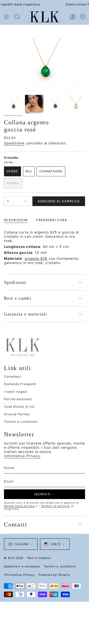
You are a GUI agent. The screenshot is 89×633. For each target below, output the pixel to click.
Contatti (15, 524)
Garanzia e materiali (25, 314)
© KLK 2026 (13, 558)
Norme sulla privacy (19, 506)
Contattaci (12, 376)
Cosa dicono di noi (19, 406)
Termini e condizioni (21, 421)
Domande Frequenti (20, 384)
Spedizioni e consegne (22, 566)
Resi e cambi (17, 298)
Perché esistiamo (18, 399)
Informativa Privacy (22, 456)
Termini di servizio (55, 506)
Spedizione (14, 143)
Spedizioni (15, 282)
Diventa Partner (17, 414)
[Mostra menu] (6, 17)
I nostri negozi (15, 392)
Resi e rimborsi (39, 558)
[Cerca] (17, 17)
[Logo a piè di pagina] (22, 347)
